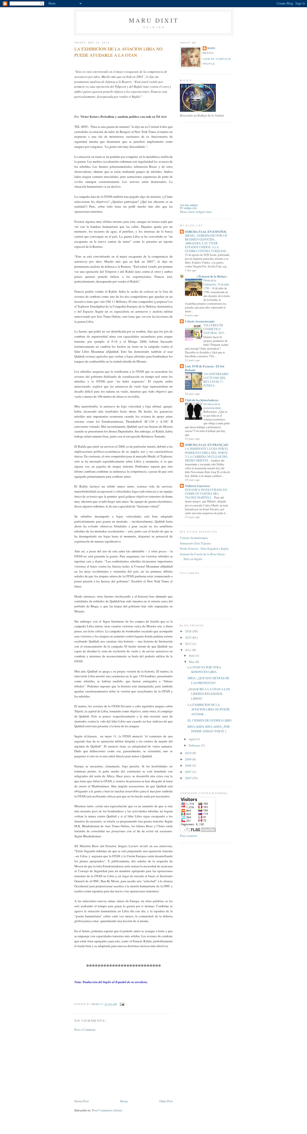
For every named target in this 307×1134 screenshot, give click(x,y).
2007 (188, 772)
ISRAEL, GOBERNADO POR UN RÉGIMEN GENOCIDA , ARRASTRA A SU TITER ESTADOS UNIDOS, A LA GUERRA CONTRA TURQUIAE (206, 243)
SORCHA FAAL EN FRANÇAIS (206, 444)
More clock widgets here (196, 212)
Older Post (166, 1101)
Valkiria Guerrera (197, 485)
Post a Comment (84, 1029)
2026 (188, 631)
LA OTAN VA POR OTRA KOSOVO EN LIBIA (204, 669)
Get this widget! (189, 205)
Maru (211, 48)
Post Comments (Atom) (107, 1110)
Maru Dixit (154, 20)
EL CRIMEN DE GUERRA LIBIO (209, 720)
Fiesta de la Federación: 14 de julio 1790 (216, 284)
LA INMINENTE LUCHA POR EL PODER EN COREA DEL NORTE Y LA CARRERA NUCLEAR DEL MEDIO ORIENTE (207, 454)
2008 (188, 765)
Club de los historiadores (201, 400)
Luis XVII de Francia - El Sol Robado (204, 368)
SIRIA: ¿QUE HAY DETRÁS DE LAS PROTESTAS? (208, 680)
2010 (188, 753)
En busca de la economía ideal (212, 406)
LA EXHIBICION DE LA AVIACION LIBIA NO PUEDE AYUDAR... (209, 709)
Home (124, 1101)
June (192, 655)
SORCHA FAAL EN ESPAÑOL (206, 231)
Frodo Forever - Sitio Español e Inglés (204, 548)
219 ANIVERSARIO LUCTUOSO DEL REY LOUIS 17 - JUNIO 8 (216, 379)
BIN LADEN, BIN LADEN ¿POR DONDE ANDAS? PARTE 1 (209, 728)
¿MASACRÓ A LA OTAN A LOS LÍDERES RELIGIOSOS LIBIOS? (209, 694)
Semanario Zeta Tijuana (195, 543)
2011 (188, 650)
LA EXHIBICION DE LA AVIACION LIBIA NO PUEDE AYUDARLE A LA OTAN (118, 52)
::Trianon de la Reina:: (206, 276)
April (192, 739)
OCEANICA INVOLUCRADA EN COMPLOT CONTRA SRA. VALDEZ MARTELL (206, 493)
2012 (188, 643)
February (195, 745)
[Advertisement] (110, 1065)
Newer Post (81, 1101)
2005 (188, 778)
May (192, 661)
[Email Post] (122, 1004)
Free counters (188, 835)
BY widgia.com (188, 208)
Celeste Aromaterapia (200, 321)
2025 (188, 637)
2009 (188, 759)
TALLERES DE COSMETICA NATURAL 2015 (214, 329)
